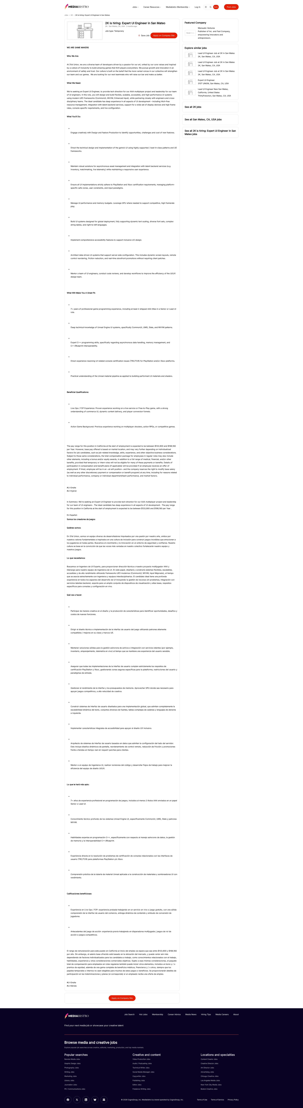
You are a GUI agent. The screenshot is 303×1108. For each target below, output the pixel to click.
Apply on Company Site (163, 35)
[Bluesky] (94, 1099)
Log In (197, 7)
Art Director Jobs (207, 1068)
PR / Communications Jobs (74, 1089)
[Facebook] (67, 1099)
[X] (76, 1099)
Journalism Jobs (70, 1085)
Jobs (134, 7)
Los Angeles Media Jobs (210, 1080)
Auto (216, 7)
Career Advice (174, 1014)
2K (72, 15)
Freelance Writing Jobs (141, 1089)
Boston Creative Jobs (209, 1089)
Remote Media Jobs (72, 1059)
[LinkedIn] (85, 1099)
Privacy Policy (233, 1100)
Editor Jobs (137, 1085)
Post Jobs (231, 7)
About (236, 1014)
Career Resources (151, 7)
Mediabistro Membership (177, 7)
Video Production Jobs (141, 1059)
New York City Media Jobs (211, 1085)
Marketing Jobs (70, 1076)
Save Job (145, 35)
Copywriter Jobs (139, 1076)
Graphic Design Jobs (72, 1063)
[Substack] (103, 1099)
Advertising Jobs (207, 1072)
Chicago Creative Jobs (209, 1076)
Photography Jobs (71, 1068)
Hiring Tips (206, 1014)
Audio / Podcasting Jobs (142, 1063)
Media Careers (222, 1014)
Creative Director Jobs (209, 1063)
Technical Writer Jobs (141, 1068)
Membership (157, 1014)
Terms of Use (202, 1100)
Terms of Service (217, 1100)
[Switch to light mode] (206, 7)
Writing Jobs (69, 1072)
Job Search (129, 1014)
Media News (190, 1014)
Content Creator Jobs (209, 1059)
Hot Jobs (143, 1014)
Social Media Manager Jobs (143, 1072)
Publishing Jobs (139, 1080)
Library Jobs (69, 1080)
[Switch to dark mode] (210, 7)
